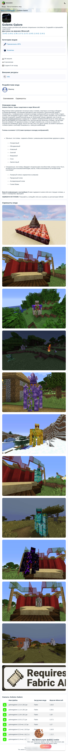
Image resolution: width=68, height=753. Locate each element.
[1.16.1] (42, 33)
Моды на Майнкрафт (8, 10)
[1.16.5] (31, 33)
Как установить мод (14, 6)
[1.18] (15, 33)
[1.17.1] (21, 33)
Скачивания (8, 98)
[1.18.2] (5, 33)
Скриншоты (21, 98)
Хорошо (45, 746)
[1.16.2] (36, 33)
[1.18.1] (10, 33)
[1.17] (26, 33)
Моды (4, 6)
